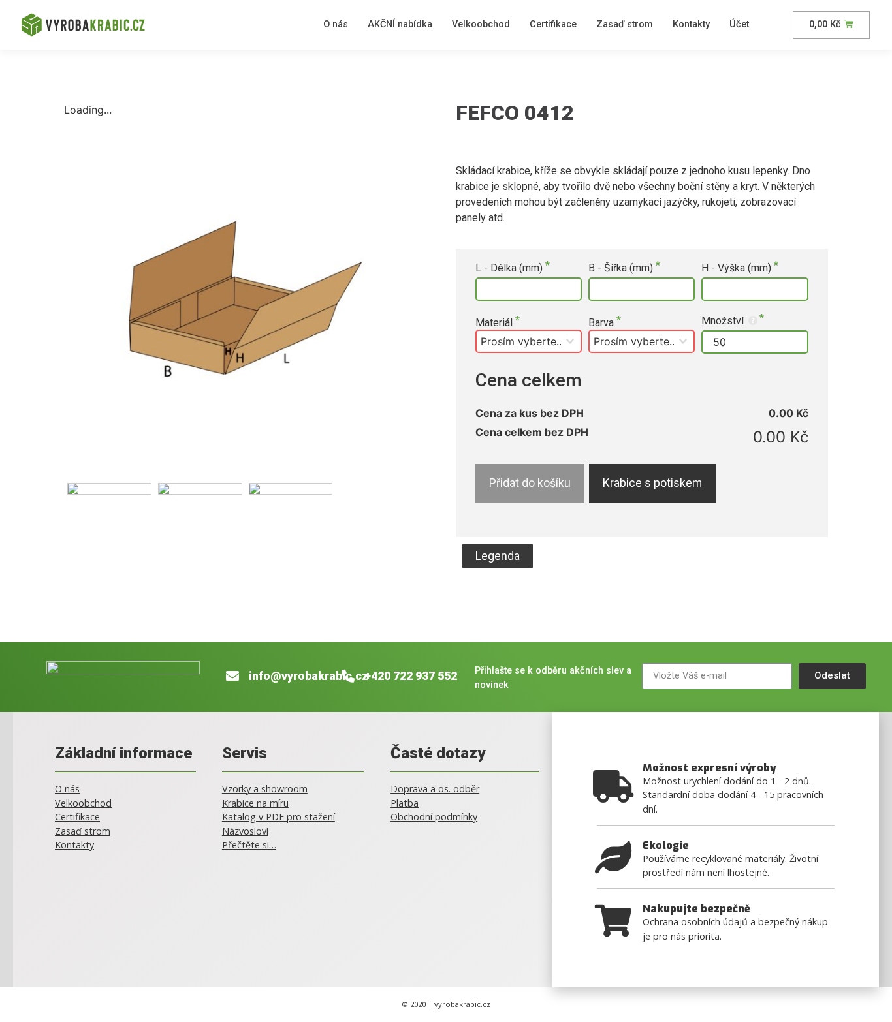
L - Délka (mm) (510, 268)
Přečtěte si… (249, 845)
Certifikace (553, 24)
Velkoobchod (481, 24)
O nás (335, 24)
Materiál (495, 323)
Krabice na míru (255, 803)
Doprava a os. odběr (434, 788)
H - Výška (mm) (737, 268)
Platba (404, 803)
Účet (739, 24)
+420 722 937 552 (410, 676)
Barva (602, 323)
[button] (497, 556)
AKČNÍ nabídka (400, 24)
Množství (723, 320)
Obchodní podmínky (433, 817)
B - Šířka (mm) (622, 268)
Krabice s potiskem (652, 482)
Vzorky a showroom (265, 788)
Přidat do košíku (530, 482)
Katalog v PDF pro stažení (278, 817)
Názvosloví (245, 831)
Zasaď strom (624, 24)
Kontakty (691, 24)
